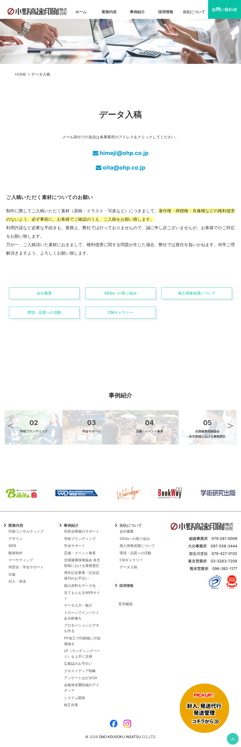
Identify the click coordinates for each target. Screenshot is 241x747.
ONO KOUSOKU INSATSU (120, 737)
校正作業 (71, 705)
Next (230, 425)
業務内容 (109, 11)
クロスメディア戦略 (80, 671)
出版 (12, 574)
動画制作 (15, 553)
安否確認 (124, 604)
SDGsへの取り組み (120, 293)
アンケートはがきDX (80, 678)
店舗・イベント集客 (80, 553)
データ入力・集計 (78, 605)
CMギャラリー (120, 312)
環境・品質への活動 (44, 312)
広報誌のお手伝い (78, 663)
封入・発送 (17, 581)
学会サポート (74, 545)
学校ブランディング (80, 538)
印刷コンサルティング (26, 531)
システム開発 (74, 698)
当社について (194, 11)
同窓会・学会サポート (26, 567)
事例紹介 (137, 11)
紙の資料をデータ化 (80, 585)
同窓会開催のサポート (81, 531)
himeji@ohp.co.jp (123, 153)
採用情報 (165, 11)
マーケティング (20, 560)
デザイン (15, 538)
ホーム (81, 11)
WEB (12, 545)
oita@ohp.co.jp (123, 167)
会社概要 (44, 293)
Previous (10, 425)
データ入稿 (128, 567)
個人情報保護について (197, 293)
